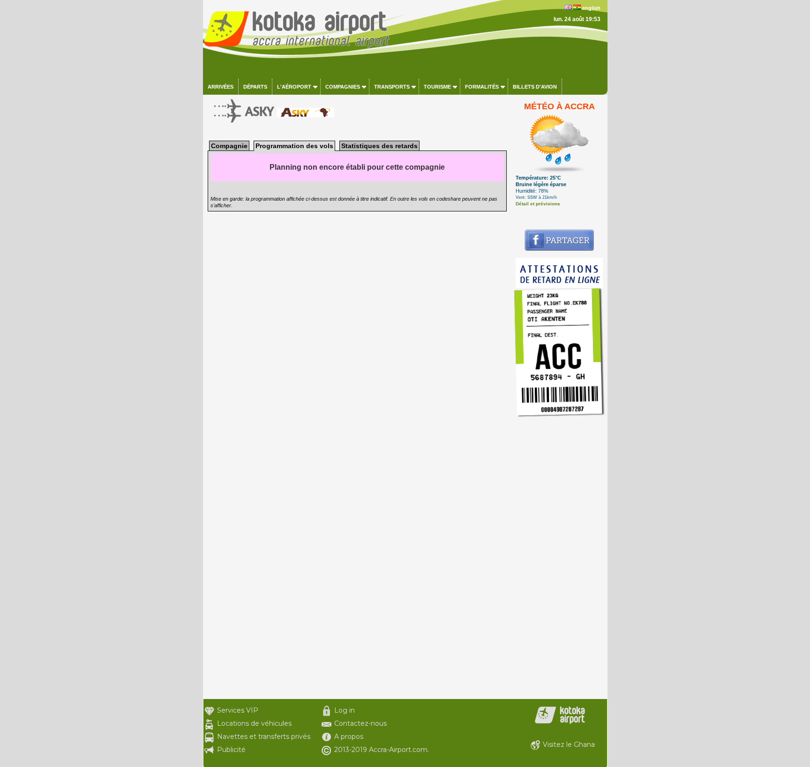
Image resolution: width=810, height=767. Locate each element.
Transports (392, 87)
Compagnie (229, 146)
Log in (344, 710)
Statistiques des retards (379, 146)
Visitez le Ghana (569, 744)
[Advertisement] (559, 558)
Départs (255, 87)
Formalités (482, 87)
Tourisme (437, 87)
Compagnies (342, 87)
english (591, 8)
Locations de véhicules (254, 723)
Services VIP (237, 710)
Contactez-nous (360, 723)
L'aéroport (294, 87)
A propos (348, 736)
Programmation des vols (294, 146)
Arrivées (220, 87)
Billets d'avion (535, 87)
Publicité (231, 749)
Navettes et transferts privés (263, 736)
